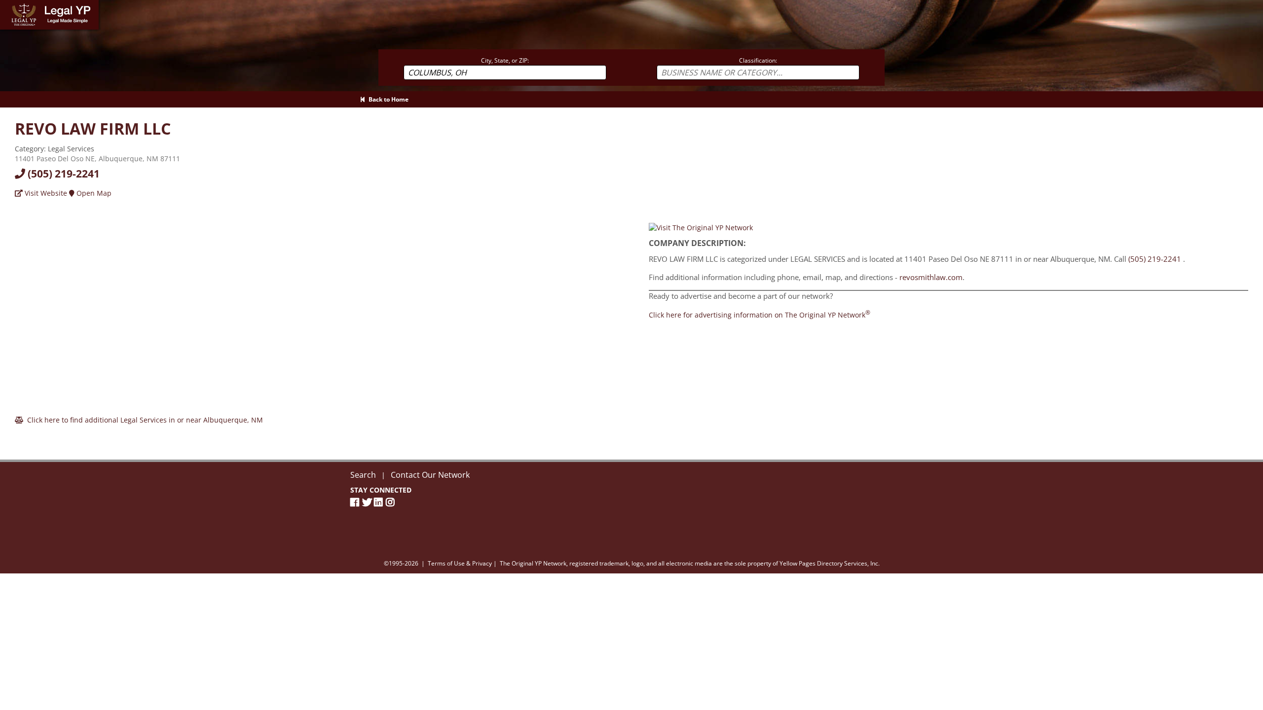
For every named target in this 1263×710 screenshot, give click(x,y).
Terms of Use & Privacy (460, 563)
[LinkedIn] (380, 502)
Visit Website (45, 193)
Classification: (758, 60)
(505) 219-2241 (62, 173)
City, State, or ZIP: (505, 60)
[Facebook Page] (356, 502)
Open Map (92, 193)
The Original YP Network (533, 563)
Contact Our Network (430, 474)
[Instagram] (392, 502)
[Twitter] (368, 502)
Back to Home (387, 99)
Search (363, 474)
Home (9, 4)
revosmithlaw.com (931, 277)
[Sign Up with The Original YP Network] (701, 227)
